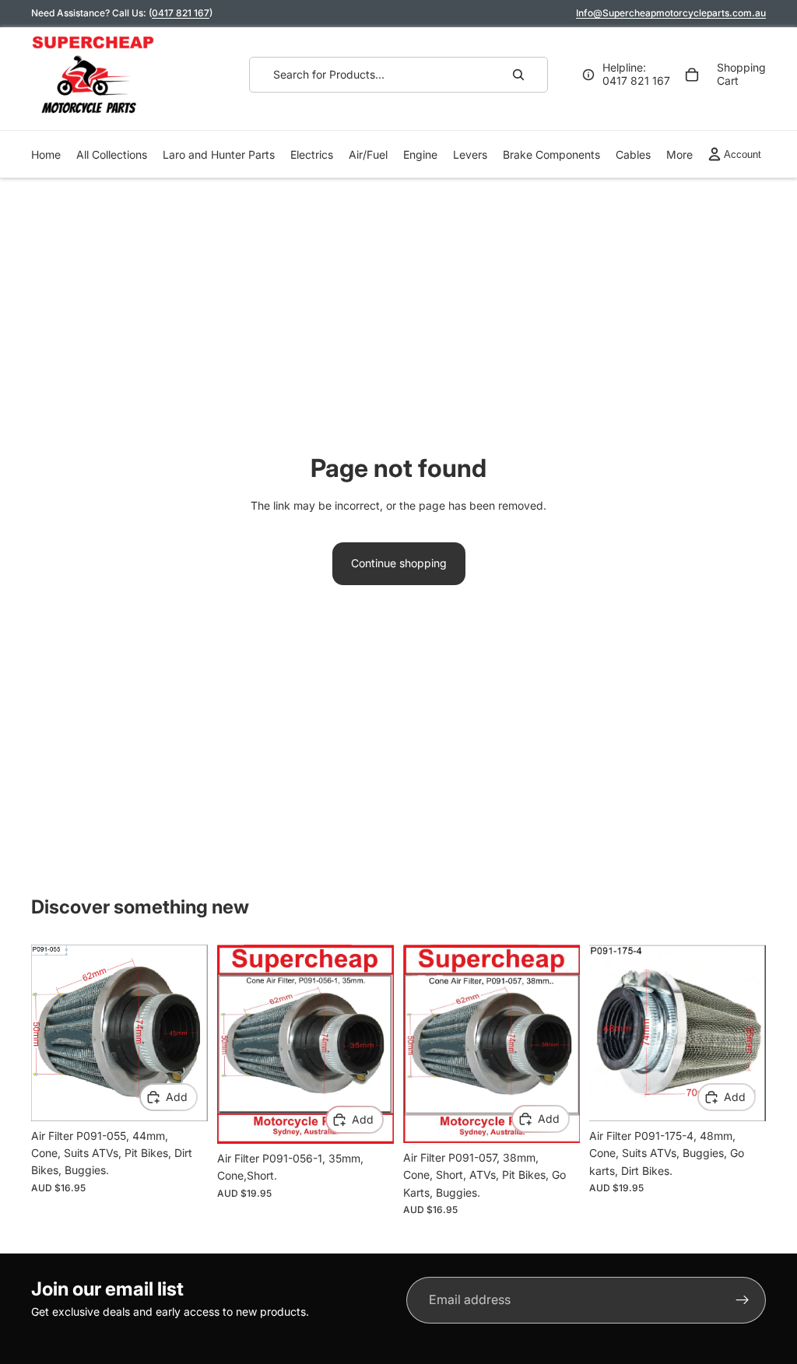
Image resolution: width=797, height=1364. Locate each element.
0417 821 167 (180, 13)
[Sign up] (742, 1300)
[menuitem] (679, 154)
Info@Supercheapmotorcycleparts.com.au (671, 13)
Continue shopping (399, 563)
